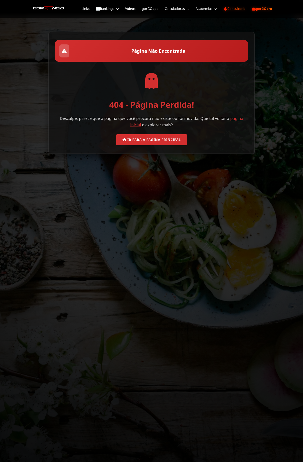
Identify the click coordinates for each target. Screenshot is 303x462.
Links (86, 8)
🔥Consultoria (234, 8)
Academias (204, 8)
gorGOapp (150, 8)
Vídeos (130, 8)
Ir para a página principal (153, 139)
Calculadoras (175, 8)
